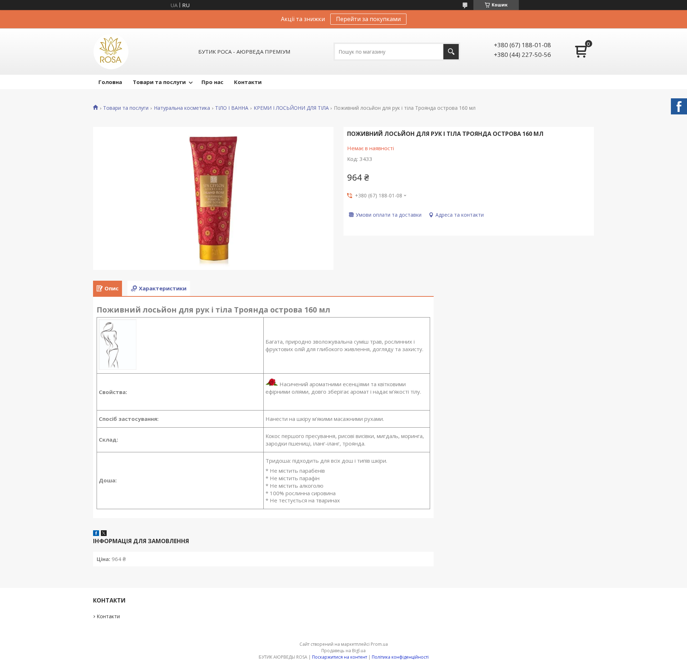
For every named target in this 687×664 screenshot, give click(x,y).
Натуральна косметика (182, 108)
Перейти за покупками (368, 19)
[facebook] (96, 533)
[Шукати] (451, 51)
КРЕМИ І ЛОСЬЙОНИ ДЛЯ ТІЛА (291, 108)
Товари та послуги (159, 81)
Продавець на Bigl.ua (343, 651)
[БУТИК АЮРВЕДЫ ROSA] (111, 51)
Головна (110, 81)
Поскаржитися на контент (339, 657)
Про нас (212, 81)
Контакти (248, 81)
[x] (104, 533)
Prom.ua (379, 644)
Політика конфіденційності (400, 657)
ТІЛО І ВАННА (231, 108)
